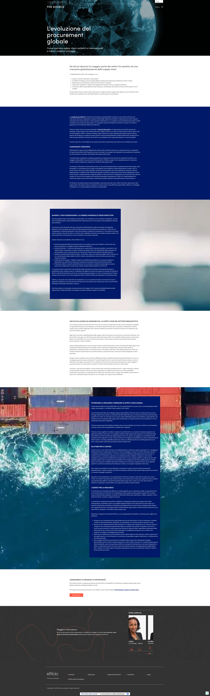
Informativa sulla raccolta (89, 694)
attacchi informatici (104, 129)
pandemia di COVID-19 (78, 117)
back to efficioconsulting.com (57, 2)
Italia (157, 1)
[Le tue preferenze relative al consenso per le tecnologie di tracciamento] (207, 693)
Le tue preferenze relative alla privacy (112, 694)
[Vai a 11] (150, 653)
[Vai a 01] (148, 653)
